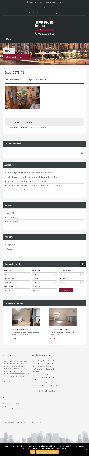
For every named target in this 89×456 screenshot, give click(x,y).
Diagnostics (11, 245)
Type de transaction (66, 271)
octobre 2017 (11, 217)
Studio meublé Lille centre (21, 329)
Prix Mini (35, 279)
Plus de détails (23, 335)
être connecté (19, 127)
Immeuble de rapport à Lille (59, 329)
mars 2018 (10, 213)
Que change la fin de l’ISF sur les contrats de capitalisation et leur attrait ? (31, 181)
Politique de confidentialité (47, 452)
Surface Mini (10, 287)
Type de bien (9, 279)
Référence (8, 271)
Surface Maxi (38, 287)
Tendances (10, 249)
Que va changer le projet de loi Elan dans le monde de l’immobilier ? (29, 173)
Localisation (36, 271)
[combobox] (44, 274)
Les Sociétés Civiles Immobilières (18, 190)
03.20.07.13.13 (7, 406)
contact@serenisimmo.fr (54, 2)
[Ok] (86, 449)
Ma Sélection (35, 13)
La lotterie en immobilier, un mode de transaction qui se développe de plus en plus (34, 185)
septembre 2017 (12, 221)
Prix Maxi (62, 279)
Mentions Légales (35, 422)
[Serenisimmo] (44, 23)
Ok (33, 452)
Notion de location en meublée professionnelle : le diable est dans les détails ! (33, 177)
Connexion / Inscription (52, 13)
